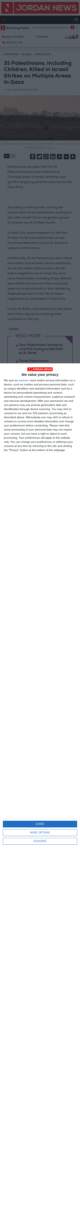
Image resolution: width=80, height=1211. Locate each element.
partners (24, 380)
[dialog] (40, 787)
